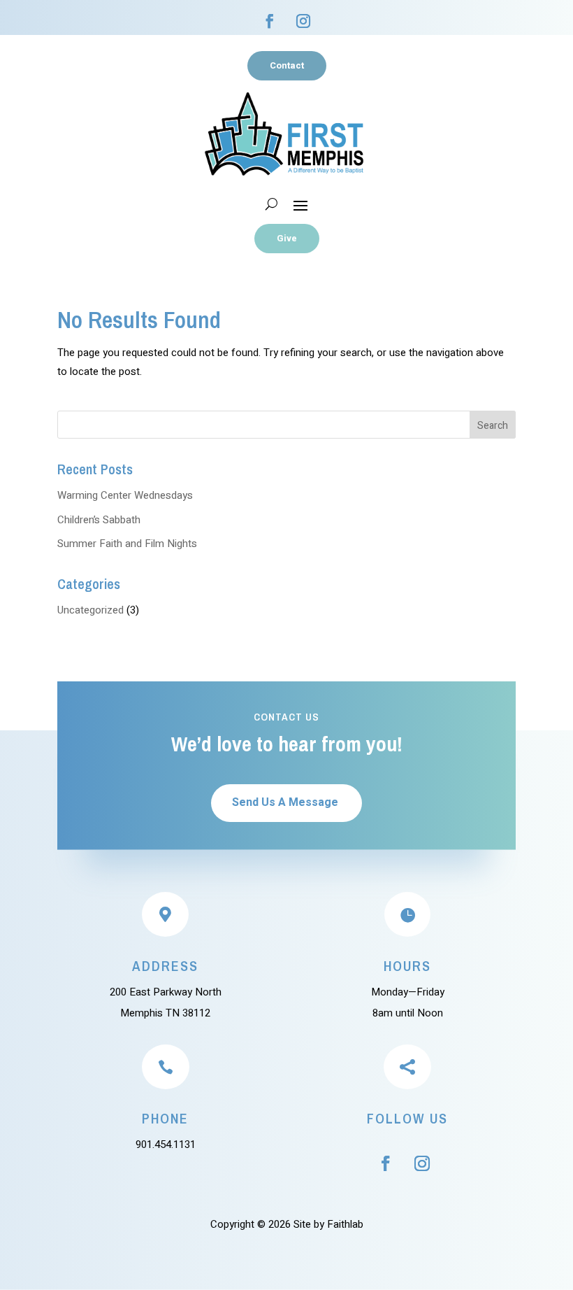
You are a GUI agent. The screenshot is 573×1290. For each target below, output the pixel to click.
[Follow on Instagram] (303, 21)
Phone (165, 1118)
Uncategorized (90, 610)
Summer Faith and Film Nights (127, 543)
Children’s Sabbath (98, 519)
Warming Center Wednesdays (125, 495)
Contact (287, 65)
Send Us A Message (285, 802)
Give (287, 238)
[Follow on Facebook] (270, 21)
